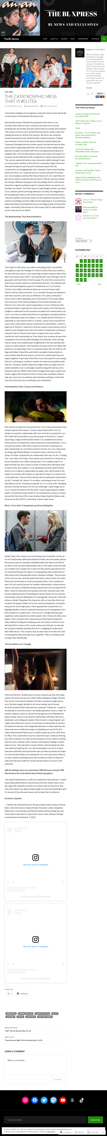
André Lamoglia (25, 1013)
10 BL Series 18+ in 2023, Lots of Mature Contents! (88, 122)
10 (89, 266)
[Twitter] (44, 1100)
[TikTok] (81, 1100)
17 (89, 270)
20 (101, 270)
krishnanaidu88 (32, 106)
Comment (57, 1079)
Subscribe (95, 1119)
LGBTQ (20, 1017)
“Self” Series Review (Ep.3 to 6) (18, 1029)
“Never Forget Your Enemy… (92, 201)
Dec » (100, 284)
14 (77, 270)
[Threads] (72, 1100)
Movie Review (83, 39)
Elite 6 (55, 1013)
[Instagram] (25, 1100)
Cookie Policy (50, 1132)
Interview (95, 39)
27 (101, 275)
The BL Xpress (11, 38)
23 (85, 275)
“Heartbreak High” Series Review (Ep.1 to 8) (23, 1038)
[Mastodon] (53, 1100)
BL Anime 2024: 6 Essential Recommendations (86, 157)
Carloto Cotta (42, 1013)
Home (45, 39)
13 (101, 266)
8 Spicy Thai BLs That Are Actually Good (85, 143)
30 (85, 280)
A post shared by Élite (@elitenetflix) (35, 897)
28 (77, 280)
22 (81, 275)
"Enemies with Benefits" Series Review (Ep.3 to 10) (87, 171)
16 (85, 270)
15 (81, 270)
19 (97, 270)
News (73, 39)
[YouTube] (62, 1100)
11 (93, 266)
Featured (10, 1017)
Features (9, 92)
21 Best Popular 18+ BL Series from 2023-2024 (87, 115)
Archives (78, 238)
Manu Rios (31, 1017)
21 (77, 275)
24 (89, 275)
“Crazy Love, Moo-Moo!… (91, 216)
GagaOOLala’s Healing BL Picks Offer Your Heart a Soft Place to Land (88, 179)
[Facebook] (34, 1100)
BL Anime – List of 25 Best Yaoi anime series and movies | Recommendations (87, 135)
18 (93, 270)
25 (93, 275)
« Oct (78, 284)
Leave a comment (50, 106)
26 (97, 275)
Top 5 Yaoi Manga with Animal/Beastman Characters (87, 150)
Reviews (64, 39)
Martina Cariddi (45, 1017)
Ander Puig (11, 1013)
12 (97, 266)
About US (54, 39)
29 (81, 280)
